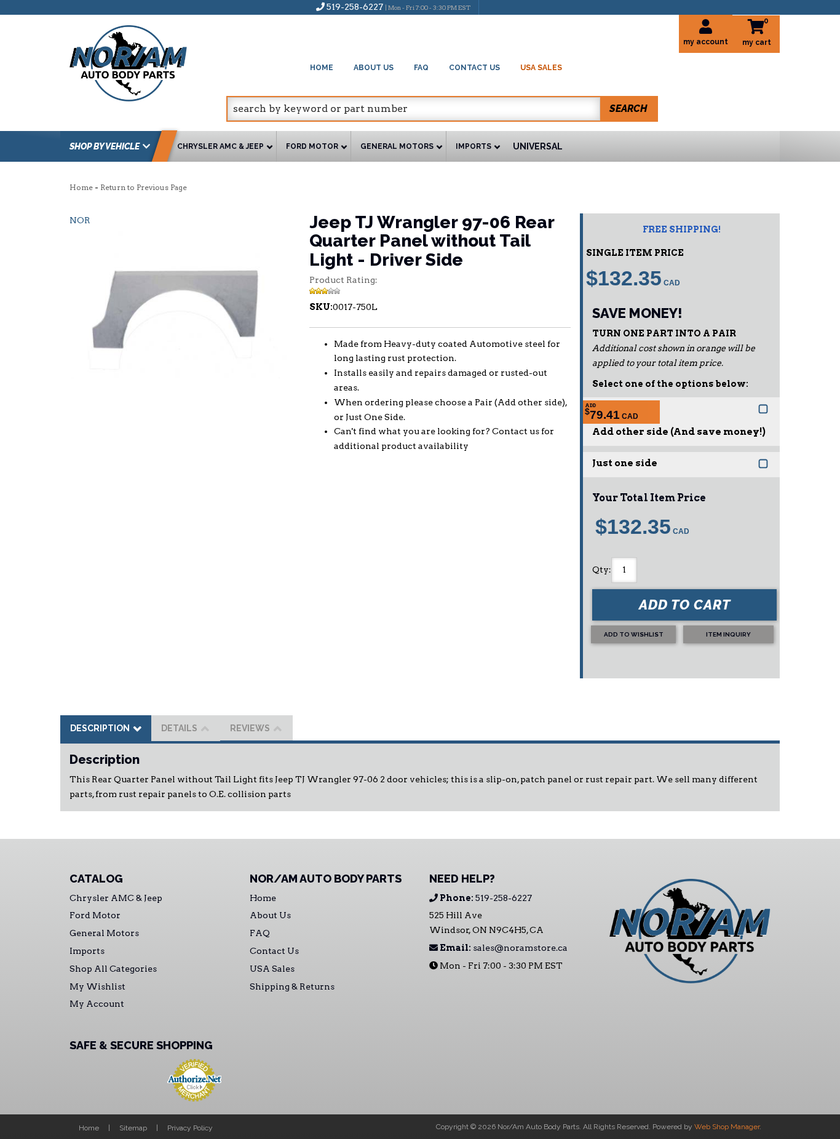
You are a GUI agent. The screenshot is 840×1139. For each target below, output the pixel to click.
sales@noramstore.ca (503, 948)
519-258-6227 (485, 898)
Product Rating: (343, 280)
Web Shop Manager (726, 1126)
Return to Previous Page (143, 187)
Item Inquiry (728, 634)
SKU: (321, 307)
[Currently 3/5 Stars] (440, 291)
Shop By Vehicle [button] (104, 146)
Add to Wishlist (634, 634)
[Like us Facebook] (494, 7)
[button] (442, 109)
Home (81, 187)
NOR (79, 220)
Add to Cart (685, 605)
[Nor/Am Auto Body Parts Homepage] (147, 61)
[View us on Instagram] (514, 7)
